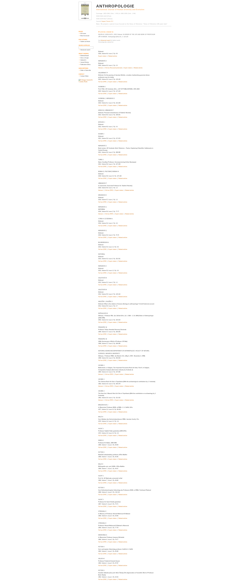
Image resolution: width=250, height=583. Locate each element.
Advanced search (106, 40)
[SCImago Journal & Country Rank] (87, 81)
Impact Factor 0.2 (107, 21)
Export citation (102, 56)
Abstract (100, 68)
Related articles (112, 56)
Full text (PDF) (102, 81)
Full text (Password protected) (113, 68)
